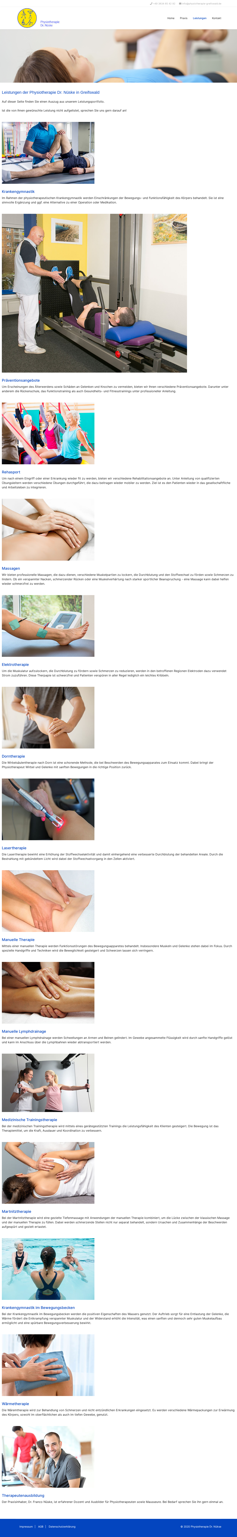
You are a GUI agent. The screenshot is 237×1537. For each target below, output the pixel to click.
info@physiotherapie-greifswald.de (201, 3)
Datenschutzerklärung (62, 1526)
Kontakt (216, 18)
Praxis (183, 18)
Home (170, 18)
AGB (40, 1526)
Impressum (26, 1526)
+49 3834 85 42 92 (164, 3)
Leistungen (199, 18)
